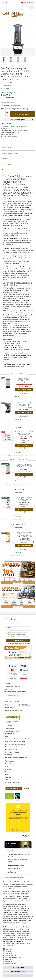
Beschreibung (6, 147)
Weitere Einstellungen (9, 963)
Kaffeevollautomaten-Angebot (14, 747)
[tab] (18, 147)
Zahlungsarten (9, 728)
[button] (18, 120)
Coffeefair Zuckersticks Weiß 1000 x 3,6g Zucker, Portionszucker (24, 433)
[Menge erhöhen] (7, 112)
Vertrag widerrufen (13, 788)
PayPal (8, 959)
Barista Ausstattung (11, 749)
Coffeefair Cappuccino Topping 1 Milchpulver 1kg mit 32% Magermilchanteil (24, 465)
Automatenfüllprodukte (9, 889)
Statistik (8, 951)
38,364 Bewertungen (18, 830)
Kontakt (26, 788)
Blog (6, 774)
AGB (6, 766)
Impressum (8, 769)
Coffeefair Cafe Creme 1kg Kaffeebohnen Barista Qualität (24, 499)
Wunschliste (7, 124)
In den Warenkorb (23, 114)
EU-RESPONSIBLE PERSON (10, 153)
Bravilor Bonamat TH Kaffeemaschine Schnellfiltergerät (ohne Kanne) (24, 380)
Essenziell (9, 949)
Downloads (5, 159)
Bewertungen (6, 170)
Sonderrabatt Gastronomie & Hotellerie (17, 739)
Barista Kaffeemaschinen (23, 898)
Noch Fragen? (6, 164)
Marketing (9, 953)
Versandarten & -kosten (12, 731)
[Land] (22, 2)
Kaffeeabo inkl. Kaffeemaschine (15, 744)
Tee (29, 889)
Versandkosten (16, 105)
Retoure (7, 772)
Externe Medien (11, 955)
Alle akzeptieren (18, 967)
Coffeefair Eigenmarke (12, 782)
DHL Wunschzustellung (13, 957)
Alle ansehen (18, 492)
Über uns (8, 777)
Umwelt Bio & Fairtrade (12, 752)
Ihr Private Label (10, 755)
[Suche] (31, 7)
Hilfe (6, 736)
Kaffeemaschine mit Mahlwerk (24, 901)
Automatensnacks (22, 889)
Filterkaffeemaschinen (22, 896)
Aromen (5, 891)
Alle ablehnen (18, 975)
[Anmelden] (3, 2)
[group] (8, 383)
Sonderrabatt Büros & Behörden (15, 741)
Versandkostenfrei (14, 865)
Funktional (9, 961)
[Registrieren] (7, 2)
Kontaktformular (12, 696)
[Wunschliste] (25, 2)
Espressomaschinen (9, 901)
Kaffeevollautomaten (22, 893)
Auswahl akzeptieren (18, 971)
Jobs (6, 780)
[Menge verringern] (7, 115)
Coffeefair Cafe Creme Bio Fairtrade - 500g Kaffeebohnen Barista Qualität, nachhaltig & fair (24, 534)
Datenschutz (9, 764)
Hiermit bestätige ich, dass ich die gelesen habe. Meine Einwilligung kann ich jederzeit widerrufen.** (19, 634)
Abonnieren (18, 641)
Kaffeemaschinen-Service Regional (16, 757)
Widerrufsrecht (9, 734)
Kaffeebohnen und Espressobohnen (18, 886)
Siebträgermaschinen (9, 898)
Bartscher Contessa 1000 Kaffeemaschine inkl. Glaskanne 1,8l (24, 404)
